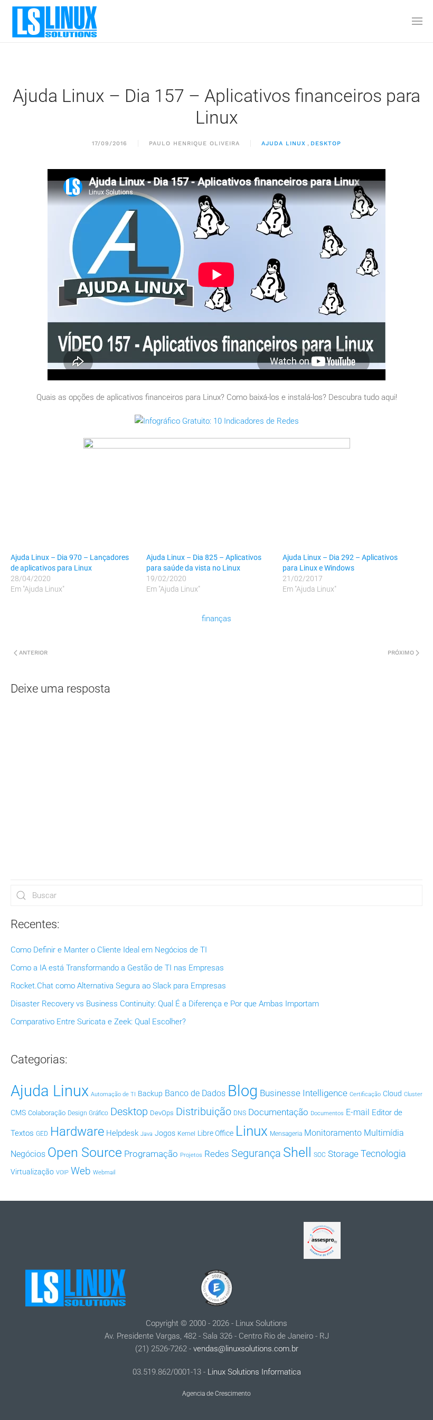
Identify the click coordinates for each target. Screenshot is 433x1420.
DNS (239, 1113)
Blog (243, 1091)
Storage (343, 1153)
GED (42, 1133)
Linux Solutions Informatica (254, 1372)
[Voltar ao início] (55, 21)
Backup (150, 1093)
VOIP (62, 1172)
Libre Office (215, 1133)
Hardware (77, 1131)
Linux (252, 1131)
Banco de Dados (195, 1093)
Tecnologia (383, 1153)
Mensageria (286, 1133)
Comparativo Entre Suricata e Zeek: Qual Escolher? (98, 1021)
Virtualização (32, 1171)
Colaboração (46, 1113)
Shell (297, 1152)
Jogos (165, 1133)
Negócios (28, 1154)
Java (146, 1134)
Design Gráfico (88, 1113)
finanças (216, 618)
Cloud (392, 1093)
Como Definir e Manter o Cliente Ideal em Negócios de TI (109, 950)
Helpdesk (122, 1133)
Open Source (85, 1152)
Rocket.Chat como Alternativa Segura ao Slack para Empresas (118, 986)
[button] (417, 21)
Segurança (256, 1153)
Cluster (413, 1094)
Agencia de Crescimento (216, 1393)
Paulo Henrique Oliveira (194, 143)
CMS (18, 1112)
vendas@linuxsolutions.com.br (245, 1348)
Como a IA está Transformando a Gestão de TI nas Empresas (117, 968)
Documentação (278, 1112)
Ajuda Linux (283, 143)
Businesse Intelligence (303, 1093)
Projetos (191, 1155)
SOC (320, 1155)
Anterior (33, 652)
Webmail (104, 1172)
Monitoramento (333, 1133)
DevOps (162, 1113)
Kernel (186, 1133)
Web (81, 1171)
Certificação (365, 1094)
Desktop (325, 143)
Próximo (401, 652)
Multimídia (384, 1133)
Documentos (327, 1113)
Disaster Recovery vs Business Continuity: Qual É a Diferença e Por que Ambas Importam (165, 1003)
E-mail (358, 1112)
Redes (216, 1153)
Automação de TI (113, 1094)
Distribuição (203, 1112)
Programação (151, 1153)
